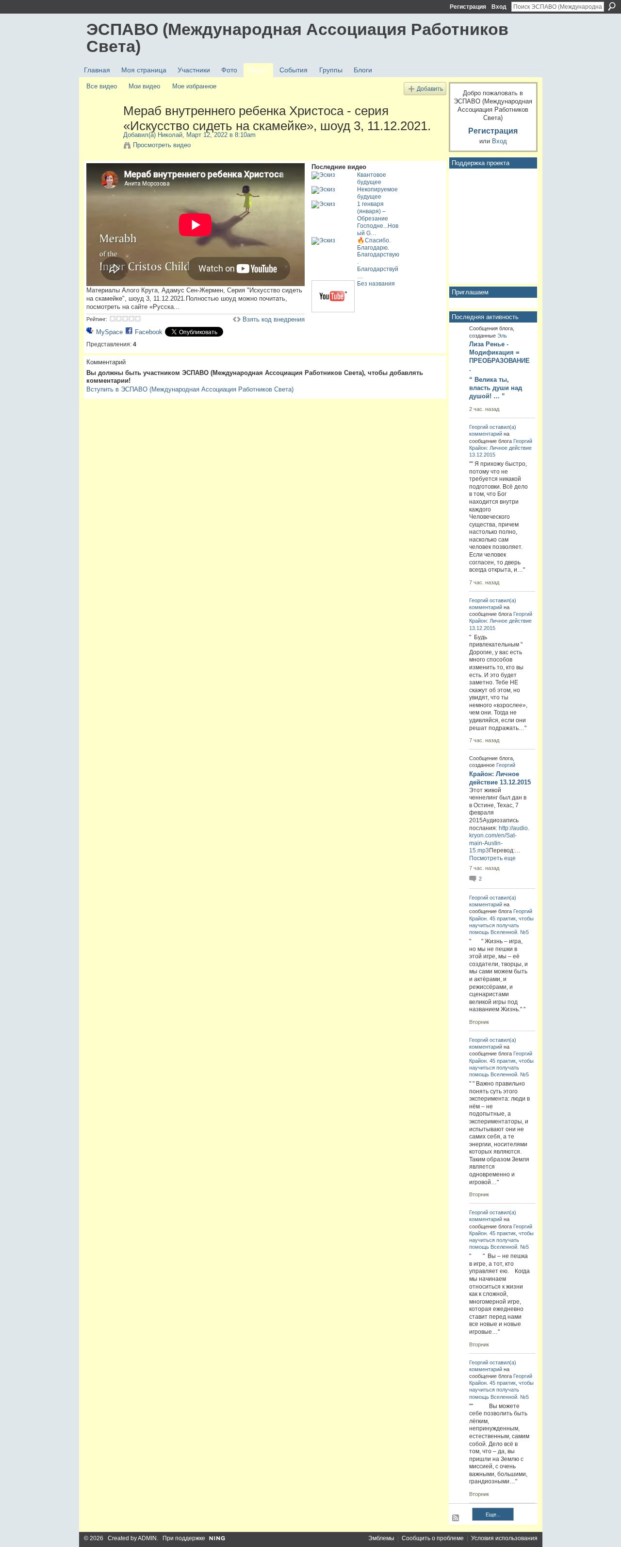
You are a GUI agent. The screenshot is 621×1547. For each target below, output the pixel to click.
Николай (170, 134)
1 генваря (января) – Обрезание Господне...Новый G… (377, 219)
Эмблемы (381, 1538)
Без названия (376, 283)
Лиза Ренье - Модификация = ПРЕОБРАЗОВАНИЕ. (499, 356)
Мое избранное (194, 86)
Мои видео (144, 86)
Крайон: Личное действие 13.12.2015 (500, 778)
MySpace (109, 332)
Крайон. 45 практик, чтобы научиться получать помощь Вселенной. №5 (501, 925)
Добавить (430, 88)
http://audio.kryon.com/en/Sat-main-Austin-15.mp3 (499, 839)
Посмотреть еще (492, 858)
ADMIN (147, 1538)
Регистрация (468, 6)
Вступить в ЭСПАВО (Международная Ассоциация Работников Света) (190, 389)
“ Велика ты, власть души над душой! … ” (495, 388)
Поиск (612, 6)
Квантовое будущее (371, 178)
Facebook (149, 332)
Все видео (101, 86)
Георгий (478, 427)
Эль (502, 336)
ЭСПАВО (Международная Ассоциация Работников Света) (297, 37)
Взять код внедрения (274, 319)
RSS (456, 1518)
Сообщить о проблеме (433, 1538)
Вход (499, 6)
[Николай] (104, 131)
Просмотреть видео (162, 145)
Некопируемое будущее (377, 193)
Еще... (493, 1514)
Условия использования (504, 1538)
